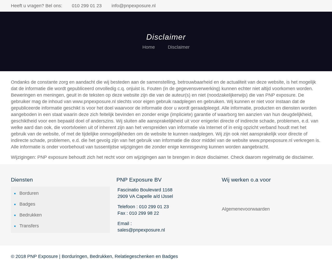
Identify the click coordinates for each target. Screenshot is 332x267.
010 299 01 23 (87, 5)
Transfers (29, 225)
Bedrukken (30, 215)
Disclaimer (179, 47)
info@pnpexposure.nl (134, 5)
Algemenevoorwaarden (246, 209)
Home (148, 47)
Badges (27, 204)
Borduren (29, 193)
